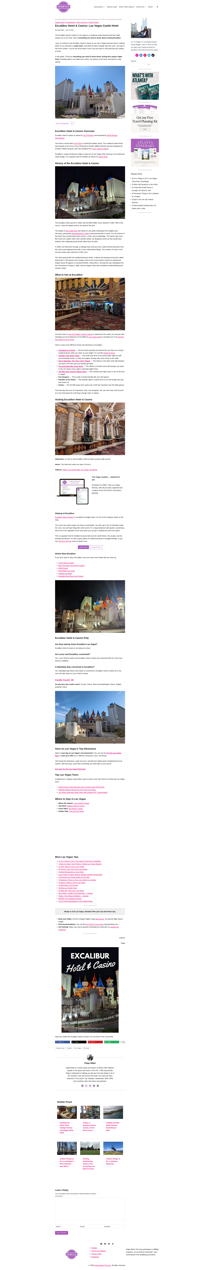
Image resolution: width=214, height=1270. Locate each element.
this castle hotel (71, 231)
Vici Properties (88, 135)
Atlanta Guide (112, 7)
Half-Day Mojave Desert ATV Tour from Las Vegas (77, 790)
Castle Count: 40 (64, 680)
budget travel (60, 1048)
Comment (59, 1196)
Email (82, 1226)
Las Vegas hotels (95, 337)
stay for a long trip (65, 541)
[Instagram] (101, 1243)
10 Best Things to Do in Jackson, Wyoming (113, 1161)
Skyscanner (99, 919)
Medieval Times (109, 353)
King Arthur (78, 143)
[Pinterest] (109, 1243)
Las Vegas (77, 1048)
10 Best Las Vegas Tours (67, 888)
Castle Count (60, 22)
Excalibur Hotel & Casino (64, 517)
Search (133, 61)
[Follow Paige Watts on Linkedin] (94, 1085)
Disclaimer (112, 19)
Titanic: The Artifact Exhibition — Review (73, 896)
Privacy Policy (96, 1254)
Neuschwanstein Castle (80, 233)
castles (69, 1048)
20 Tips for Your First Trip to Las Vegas (72, 869)
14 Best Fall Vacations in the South (145, 184)
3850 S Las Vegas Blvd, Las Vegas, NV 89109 (80, 470)
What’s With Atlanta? (126, 7)
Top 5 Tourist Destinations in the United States (75, 901)
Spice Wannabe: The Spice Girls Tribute (74, 361)
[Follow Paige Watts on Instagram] (90, 1085)
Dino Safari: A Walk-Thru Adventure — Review (75, 893)
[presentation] (67, 1112)
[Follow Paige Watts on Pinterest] (97, 1085)
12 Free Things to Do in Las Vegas (71, 866)
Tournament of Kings (66, 350)
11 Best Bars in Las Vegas (68, 885)
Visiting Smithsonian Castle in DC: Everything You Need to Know (89, 1164)
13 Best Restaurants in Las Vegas (71, 872)
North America (82, 22)
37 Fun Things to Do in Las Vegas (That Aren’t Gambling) (79, 861)
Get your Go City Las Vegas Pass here (70, 769)
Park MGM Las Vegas (66, 571)
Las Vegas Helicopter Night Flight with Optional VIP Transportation (83, 792)
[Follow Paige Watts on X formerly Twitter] (86, 1085)
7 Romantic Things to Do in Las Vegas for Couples (77, 880)
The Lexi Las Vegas (76, 811)
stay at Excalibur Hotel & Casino (80, 334)
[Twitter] (112, 1243)
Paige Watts (60, 30)
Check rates (83, 547)
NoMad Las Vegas (65, 573)
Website (107, 1226)
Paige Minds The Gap (103, 1265)
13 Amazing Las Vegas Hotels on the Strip (74, 877)
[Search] (148, 64)
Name (59, 1226)
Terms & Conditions (98, 1251)
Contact (94, 1248)
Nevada (86, 1048)
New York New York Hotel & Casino (71, 565)
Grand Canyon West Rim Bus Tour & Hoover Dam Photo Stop (81, 787)
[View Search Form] (157, 6)
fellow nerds (103, 157)
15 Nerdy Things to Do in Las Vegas (71, 883)
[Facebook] (105, 1243)
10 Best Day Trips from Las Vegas (71, 891)
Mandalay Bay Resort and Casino (70, 576)
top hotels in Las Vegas (94, 924)
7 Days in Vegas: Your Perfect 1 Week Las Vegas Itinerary (80, 864)
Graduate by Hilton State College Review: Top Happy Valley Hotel (66, 1128)
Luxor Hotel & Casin (81, 803)
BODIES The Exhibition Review (70, 899)
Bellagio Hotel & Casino (75, 806)
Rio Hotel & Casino (76, 809)
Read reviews (96, 547)
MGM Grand (63, 568)
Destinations (70, 22)
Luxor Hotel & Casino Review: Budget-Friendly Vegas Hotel (80, 875)
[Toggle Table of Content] (71, 123)
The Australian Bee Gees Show (70, 366)
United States (94, 22)
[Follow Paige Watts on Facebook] (82, 1085)
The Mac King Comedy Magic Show (72, 372)
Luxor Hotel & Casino (100, 149)
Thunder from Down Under (69, 356)
